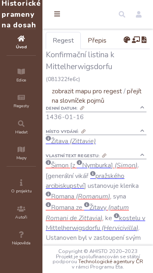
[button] (122, 14)
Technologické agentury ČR (110, 261)
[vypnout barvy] (127, 40)
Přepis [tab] (97, 40)
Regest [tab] (63, 40)
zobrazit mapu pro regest (87, 91)
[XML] (144, 40)
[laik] (136, 40)
